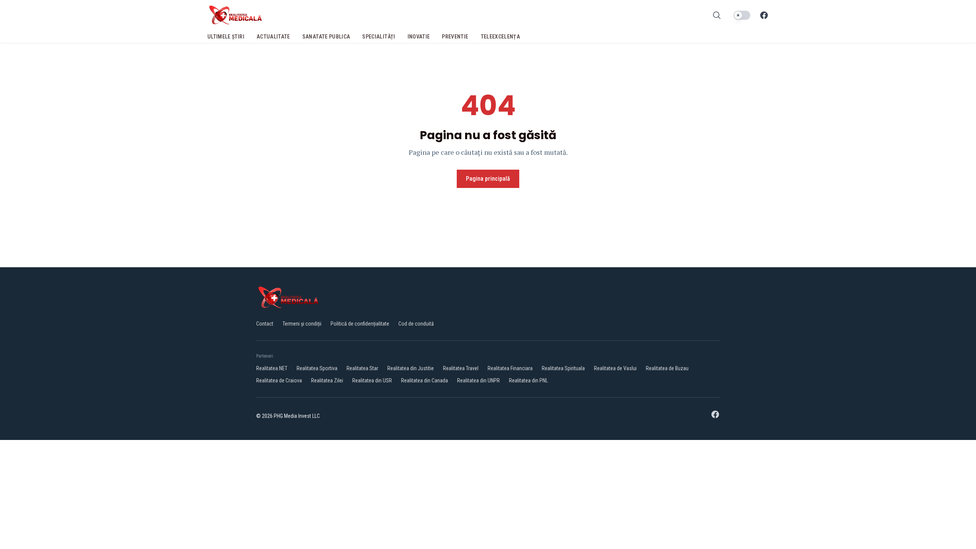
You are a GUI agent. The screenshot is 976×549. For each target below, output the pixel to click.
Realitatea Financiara (510, 368)
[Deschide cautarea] (716, 15)
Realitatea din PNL (528, 380)
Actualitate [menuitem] (273, 37)
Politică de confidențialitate (360, 324)
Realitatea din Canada (424, 380)
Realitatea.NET (271, 368)
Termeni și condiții (302, 324)
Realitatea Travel (460, 368)
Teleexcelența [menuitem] (500, 37)
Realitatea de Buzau (667, 368)
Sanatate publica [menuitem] (326, 37)
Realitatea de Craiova (279, 380)
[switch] (742, 15)
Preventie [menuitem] (455, 37)
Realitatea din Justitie (410, 368)
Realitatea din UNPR (478, 380)
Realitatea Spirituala (563, 368)
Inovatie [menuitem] (419, 37)
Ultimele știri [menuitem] (225, 37)
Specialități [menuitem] (378, 37)
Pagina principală (488, 178)
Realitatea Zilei (327, 380)
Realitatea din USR (372, 380)
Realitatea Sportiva (317, 368)
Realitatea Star (362, 368)
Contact (264, 324)
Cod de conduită (416, 324)
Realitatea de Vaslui (615, 368)
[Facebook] (764, 15)
